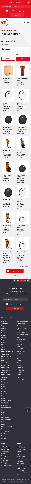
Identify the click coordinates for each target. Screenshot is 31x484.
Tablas (18, 363)
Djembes (3, 398)
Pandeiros (20, 326)
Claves (3, 384)
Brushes (3, 338)
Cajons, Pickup (5, 365)
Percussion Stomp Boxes (22, 329)
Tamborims (20, 368)
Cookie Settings (21, 468)
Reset (8, 59)
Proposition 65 (21, 461)
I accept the (16, 11)
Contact (19, 452)
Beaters (3, 328)
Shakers (19, 344)
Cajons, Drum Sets (6, 356)
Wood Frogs (20, 379)
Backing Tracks (5, 456)
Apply (23, 59)
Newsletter (20, 459)
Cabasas (3, 342)
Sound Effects (21, 351)
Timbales (19, 375)
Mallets (3, 436)
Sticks (18, 356)
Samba (19, 342)
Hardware (4, 422)
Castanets (4, 377)
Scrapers (19, 358)
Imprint (19, 454)
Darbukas (4, 393)
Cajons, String (5, 375)
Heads (3, 424)
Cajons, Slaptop (5, 370)
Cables (3, 345)
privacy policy (20, 11)
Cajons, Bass (5, 354)
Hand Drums (5, 417)
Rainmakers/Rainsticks (23, 335)
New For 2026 (5, 449)
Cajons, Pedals (5, 363)
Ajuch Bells (4, 323)
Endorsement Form (22, 466)
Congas (3, 386)
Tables (18, 365)
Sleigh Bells (20, 349)
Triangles (19, 377)
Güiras (3, 412)
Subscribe (16, 15)
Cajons (3, 349)
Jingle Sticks (5, 431)
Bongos (3, 335)
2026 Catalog (21, 447)
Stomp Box (4, 460)
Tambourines (20, 370)
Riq (18, 337)
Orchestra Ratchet (22, 323)
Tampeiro (19, 372)
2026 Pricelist (21, 449)
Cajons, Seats (5, 368)
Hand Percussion (6, 419)
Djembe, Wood (5, 403)
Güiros (3, 415)
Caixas (3, 347)
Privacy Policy (21, 456)
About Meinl (20, 463)
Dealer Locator (21, 470)
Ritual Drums (21, 339)
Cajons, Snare (5, 372)
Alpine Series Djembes (5, 452)
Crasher (3, 391)
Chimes (3, 379)
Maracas (3, 438)
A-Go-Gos (4, 321)
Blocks (3, 330)
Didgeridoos (4, 396)
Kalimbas (4, 433)
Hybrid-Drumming (6, 426)
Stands (19, 353)
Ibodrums (4, 429)
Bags (2, 326)
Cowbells (4, 389)
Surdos (19, 361)
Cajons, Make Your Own (6, 360)
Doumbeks (4, 405)
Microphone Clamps (22, 321)
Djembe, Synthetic (6, 400)
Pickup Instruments (22, 332)
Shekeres (19, 346)
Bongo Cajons (5, 333)
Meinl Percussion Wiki (22, 474)
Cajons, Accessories (7, 352)
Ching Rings (4, 382)
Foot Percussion (6, 408)
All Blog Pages (5, 447)
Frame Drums (5, 410)
